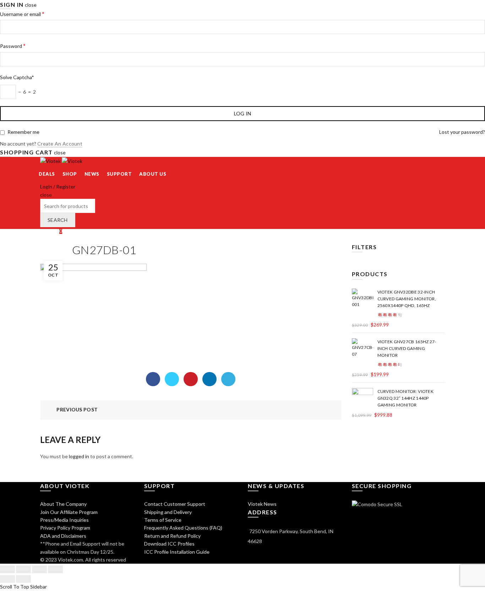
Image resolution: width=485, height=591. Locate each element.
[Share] (23, 569)
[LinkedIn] (209, 379)
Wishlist (51, 231)
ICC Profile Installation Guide (176, 552)
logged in (79, 456)
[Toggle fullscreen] (39, 569)
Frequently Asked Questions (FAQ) (183, 528)
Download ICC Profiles (169, 544)
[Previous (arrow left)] (7, 579)
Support (119, 174)
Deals (47, 174)
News (92, 174)
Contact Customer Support (174, 504)
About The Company (63, 504)
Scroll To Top (14, 587)
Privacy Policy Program (65, 528)
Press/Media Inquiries (64, 520)
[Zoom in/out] (55, 569)
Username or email (22, 13)
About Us (152, 174)
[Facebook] (153, 379)
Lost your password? (462, 132)
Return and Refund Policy (172, 536)
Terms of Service (162, 520)
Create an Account (59, 144)
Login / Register (57, 187)
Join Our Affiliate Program (69, 512)
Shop (69, 174)
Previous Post (77, 409)
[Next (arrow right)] (23, 579)
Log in (242, 113)
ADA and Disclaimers (63, 536)
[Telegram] (228, 379)
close (31, 5)
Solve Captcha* (17, 77)
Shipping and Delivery (168, 512)
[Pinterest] (191, 379)
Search (58, 220)
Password (13, 45)
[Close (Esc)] (7, 569)
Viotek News (262, 504)
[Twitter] (172, 379)
